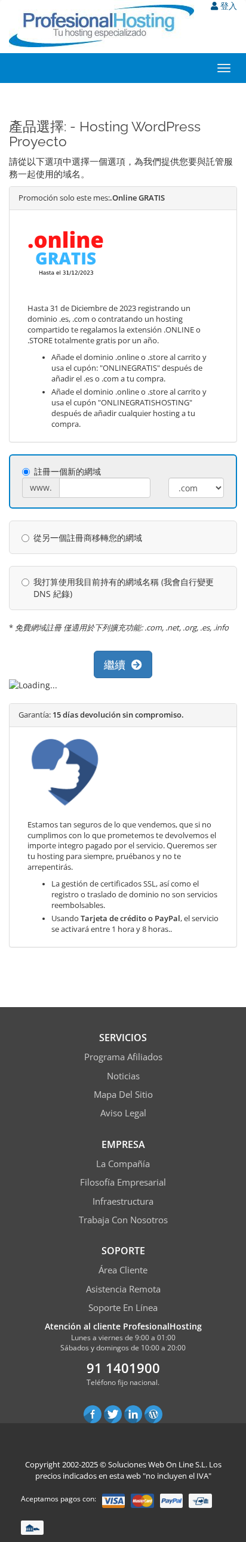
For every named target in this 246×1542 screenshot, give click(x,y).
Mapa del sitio (123, 1094)
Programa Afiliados (123, 1057)
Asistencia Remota (123, 1289)
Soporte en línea (123, 1307)
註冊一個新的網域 (67, 471)
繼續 (117, 664)
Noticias (123, 1076)
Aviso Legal (123, 1113)
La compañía (123, 1163)
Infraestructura (123, 1201)
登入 (227, 5)
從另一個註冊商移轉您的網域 (87, 537)
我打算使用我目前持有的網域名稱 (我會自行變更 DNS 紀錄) (123, 587)
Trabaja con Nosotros (123, 1220)
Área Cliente (123, 1270)
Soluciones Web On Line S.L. (157, 1464)
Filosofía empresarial (123, 1182)
